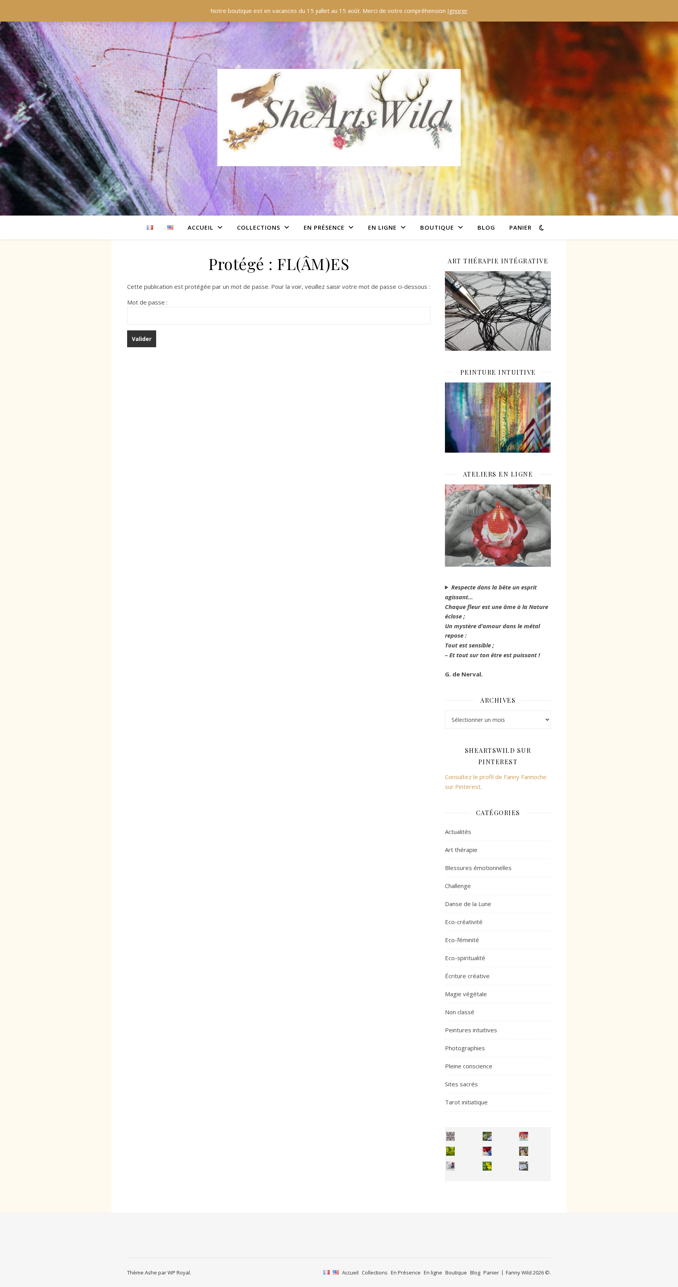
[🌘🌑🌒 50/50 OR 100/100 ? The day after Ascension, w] (487, 1151)
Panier (520, 227)
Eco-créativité (464, 922)
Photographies (465, 1048)
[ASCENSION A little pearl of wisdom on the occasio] (523, 1151)
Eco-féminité (462, 940)
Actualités (458, 832)
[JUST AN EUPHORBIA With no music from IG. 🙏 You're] (450, 1151)
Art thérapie (461, 850)
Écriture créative (467, 976)
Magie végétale (466, 994)
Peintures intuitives (471, 1030)
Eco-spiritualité (465, 958)
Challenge (458, 886)
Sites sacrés (461, 1084)
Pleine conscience (468, 1066)
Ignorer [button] (457, 11)
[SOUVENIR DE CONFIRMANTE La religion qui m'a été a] (487, 1166)
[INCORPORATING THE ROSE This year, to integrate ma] (487, 1136)
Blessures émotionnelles (478, 868)
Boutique (437, 227)
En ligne (382, 227)
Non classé (459, 1012)
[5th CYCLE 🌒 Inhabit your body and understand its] (523, 1136)
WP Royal (179, 1272)
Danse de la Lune (468, 904)
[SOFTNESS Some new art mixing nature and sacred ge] (450, 1136)
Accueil (200, 227)
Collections (258, 227)
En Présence (324, 227)
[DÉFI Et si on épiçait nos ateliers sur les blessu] (523, 1166)
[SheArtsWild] (339, 117)
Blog (486, 227)
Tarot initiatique (466, 1102)
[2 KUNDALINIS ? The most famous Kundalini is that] (450, 1166)
